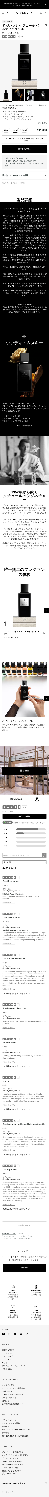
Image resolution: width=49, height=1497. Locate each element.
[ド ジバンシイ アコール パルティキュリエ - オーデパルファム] (24, 64)
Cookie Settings (12, 1474)
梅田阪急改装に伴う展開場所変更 (15, 1436)
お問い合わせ (7, 1391)
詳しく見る (42, 123)
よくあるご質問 (8, 1385)
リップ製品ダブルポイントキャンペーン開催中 (22, 4)
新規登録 (24, 1268)
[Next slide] (46, 610)
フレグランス (7, 1353)
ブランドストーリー (10, 1420)
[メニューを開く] (3, 13)
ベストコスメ (7, 1369)
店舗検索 (5, 1426)
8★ (21, 36)
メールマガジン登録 (10, 1468)
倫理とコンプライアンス (11, 1471)
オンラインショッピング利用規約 (15, 1455)
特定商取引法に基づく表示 (12, 1465)
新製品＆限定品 (8, 1350)
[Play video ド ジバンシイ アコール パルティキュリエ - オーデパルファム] (43, 95)
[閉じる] (45, 4)
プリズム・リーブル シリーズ (14, 1366)
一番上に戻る (23, 1225)
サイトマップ (7, 1492)
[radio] (6, 130)
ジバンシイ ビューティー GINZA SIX (16, 1430)
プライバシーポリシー (11, 1458)
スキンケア (6, 1360)
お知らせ (5, 1401)
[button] (40, 13)
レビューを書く (24, 816)
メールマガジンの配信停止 (12, 1395)
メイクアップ (7, 1356)
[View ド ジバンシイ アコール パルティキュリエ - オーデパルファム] (6, 95)
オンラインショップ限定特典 (13, 1388)
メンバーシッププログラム (12, 1452)
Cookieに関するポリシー (12, 1461)
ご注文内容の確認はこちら (12, 1404)
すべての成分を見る (24, 425)
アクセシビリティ (9, 1398)
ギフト (4, 1363)
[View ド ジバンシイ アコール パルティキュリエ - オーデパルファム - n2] (18, 95)
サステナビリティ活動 (11, 1423)
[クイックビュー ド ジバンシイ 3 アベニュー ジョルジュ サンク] (43, 632)
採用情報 (5, 1433)
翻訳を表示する (9, 903)
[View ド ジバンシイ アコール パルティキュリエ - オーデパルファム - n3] (31, 95)
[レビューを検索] (44, 855)
